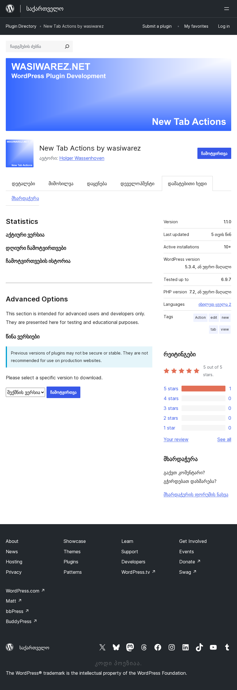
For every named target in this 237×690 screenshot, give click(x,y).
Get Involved (193, 541)
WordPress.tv (138, 572)
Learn (127, 541)
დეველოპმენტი (137, 183)
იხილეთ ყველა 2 (215, 304)
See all (224, 439)
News (12, 551)
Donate (190, 562)
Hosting (14, 562)
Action (200, 317)
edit (213, 317)
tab (213, 329)
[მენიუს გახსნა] (228, 8)
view (225, 329)
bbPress (17, 611)
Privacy (14, 572)
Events (186, 551)
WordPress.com (25, 591)
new (225, 317)
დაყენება (97, 183)
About (12, 541)
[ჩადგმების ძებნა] (67, 46)
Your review (176, 439)
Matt (14, 601)
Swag (188, 572)
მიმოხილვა (61, 183)
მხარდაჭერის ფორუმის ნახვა (196, 494)
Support (129, 551)
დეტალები (23, 183)
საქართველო (34, 647)
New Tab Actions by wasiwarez (90, 148)
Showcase (75, 541)
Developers (133, 562)
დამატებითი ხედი (187, 183)
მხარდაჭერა (25, 198)
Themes (72, 551)
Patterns (73, 572)
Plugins (71, 562)
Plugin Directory (21, 26)
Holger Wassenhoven (81, 158)
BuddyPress (21, 621)
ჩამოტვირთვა (214, 153)
